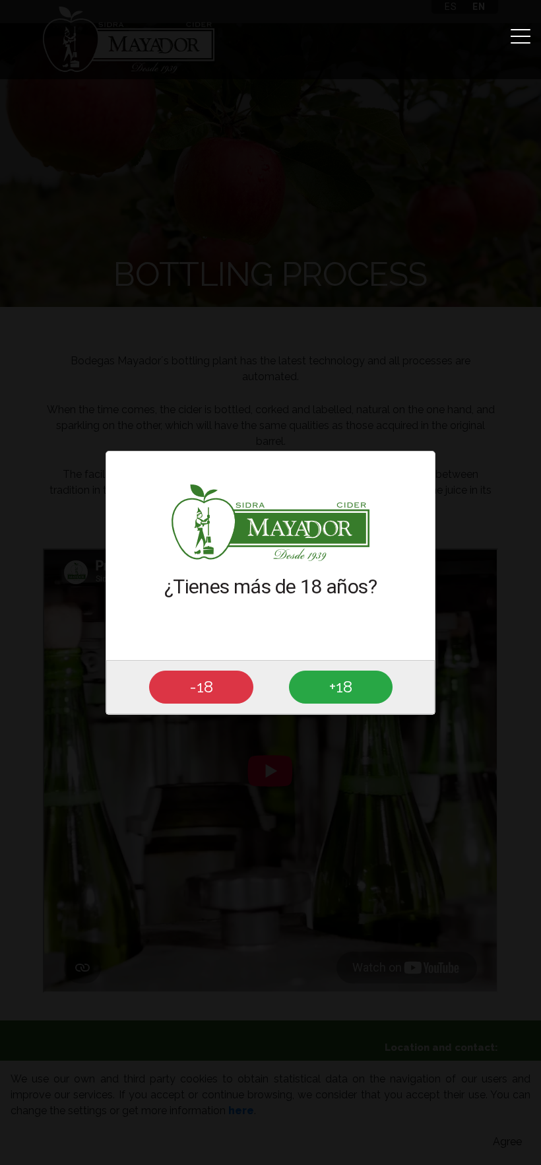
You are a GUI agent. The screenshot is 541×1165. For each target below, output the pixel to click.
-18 (201, 686)
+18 (340, 686)
